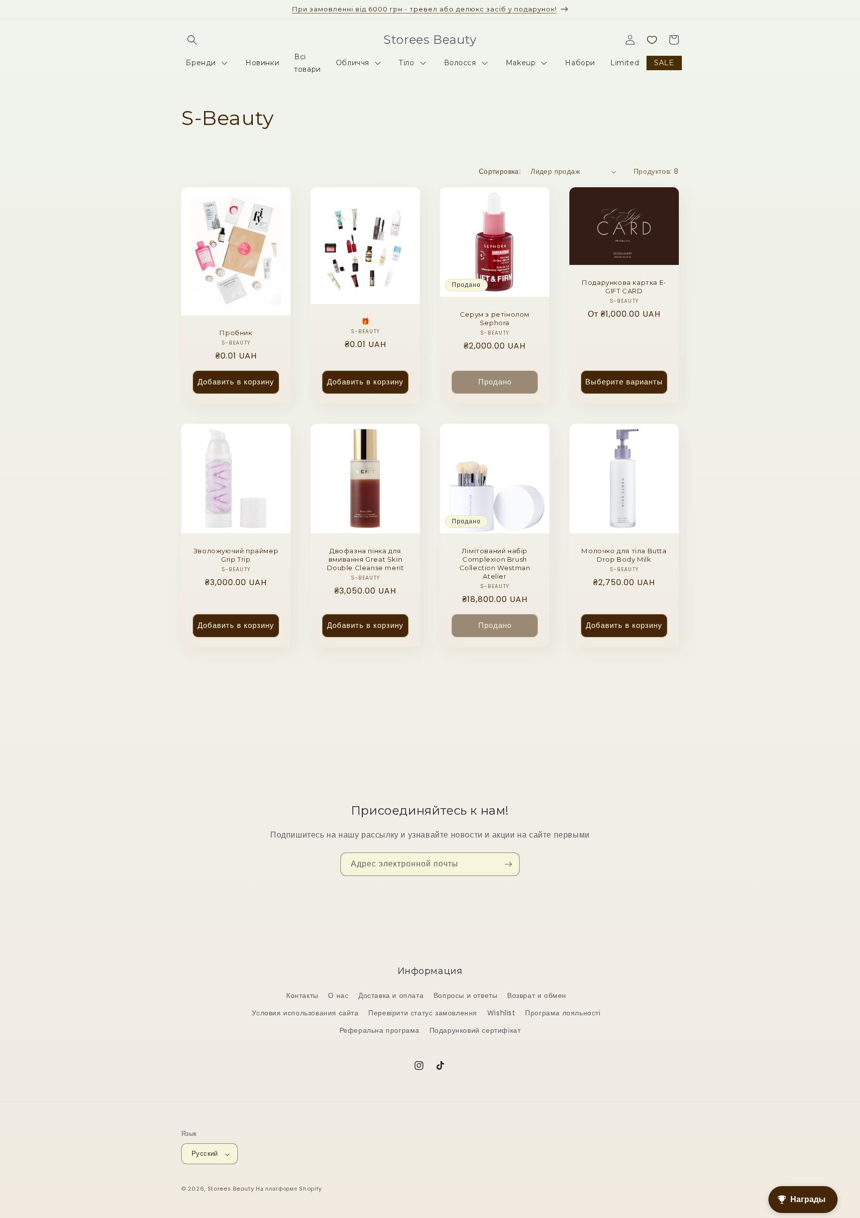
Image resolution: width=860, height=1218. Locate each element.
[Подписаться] (508, 864)
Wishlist (501, 1013)
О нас (338, 996)
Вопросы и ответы (465, 996)
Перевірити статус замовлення (422, 1013)
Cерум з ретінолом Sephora (495, 318)
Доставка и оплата (391, 996)
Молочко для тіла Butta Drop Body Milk (623, 555)
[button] (192, 40)
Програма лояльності (562, 1013)
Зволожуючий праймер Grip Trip (236, 555)
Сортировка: (500, 171)
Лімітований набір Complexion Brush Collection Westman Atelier (495, 563)
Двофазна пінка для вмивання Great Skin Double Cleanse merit (365, 559)
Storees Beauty (232, 1189)
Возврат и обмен (536, 996)
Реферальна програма (379, 1031)
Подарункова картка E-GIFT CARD (624, 287)
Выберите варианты (624, 382)
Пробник (235, 333)
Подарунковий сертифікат (475, 1031)
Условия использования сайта (305, 1013)
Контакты (302, 996)
